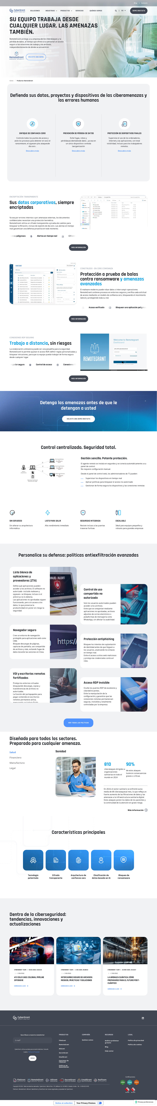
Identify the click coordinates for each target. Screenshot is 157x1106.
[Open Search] (116, 10)
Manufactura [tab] (17, 762)
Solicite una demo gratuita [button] (78, 419)
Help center (109, 1051)
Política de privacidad (136, 1040)
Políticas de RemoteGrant (64, 1066)
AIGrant (62, 1048)
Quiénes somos (87, 1040)
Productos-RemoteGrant (25, 81)
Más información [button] (78, 247)
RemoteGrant (64, 1044)
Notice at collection (64, 1103)
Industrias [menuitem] (50, 11)
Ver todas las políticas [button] (78, 723)
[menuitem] (135, 3)
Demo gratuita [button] (139, 11)
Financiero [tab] (15, 757)
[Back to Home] (17, 11)
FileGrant (62, 1040)
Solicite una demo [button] (36, 57)
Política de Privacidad (33, 1052)
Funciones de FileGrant (64, 1061)
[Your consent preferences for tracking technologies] (144, 1102)
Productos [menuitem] (65, 11)
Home (11, 81)
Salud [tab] (13, 752)
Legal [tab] (13, 768)
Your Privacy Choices (86, 1103)
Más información (136, 810)
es (122, 10)
